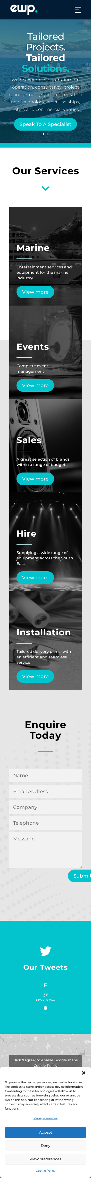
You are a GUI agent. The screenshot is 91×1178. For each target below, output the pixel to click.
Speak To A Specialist (45, 124)
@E (45, 995)
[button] (83, 1072)
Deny (45, 1145)
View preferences (45, 1159)
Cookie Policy (46, 1170)
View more (35, 292)
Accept (45, 1132)
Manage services (45, 1118)
